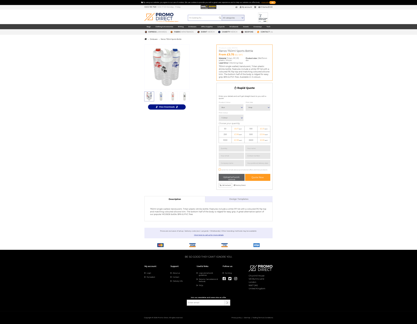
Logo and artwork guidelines (206, 274)
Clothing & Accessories (164, 26)
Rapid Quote (246, 87)
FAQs (201, 285)
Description (175, 199)
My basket (151, 277)
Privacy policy (236, 318)
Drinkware (192, 26)
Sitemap (247, 318)
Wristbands (233, 26)
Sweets (246, 26)
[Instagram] (235, 279)
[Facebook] (224, 279)
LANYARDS (157, 32)
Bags (149, 26)
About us (176, 273)
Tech (268, 26)
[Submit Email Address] (227, 303)
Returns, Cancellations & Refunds (208, 280)
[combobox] (233, 18)
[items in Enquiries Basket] (255, 7)
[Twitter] (229, 279)
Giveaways (257, 26)
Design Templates (238, 199)
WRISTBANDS (184, 32)
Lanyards (221, 26)
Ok (272, 2)
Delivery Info (178, 281)
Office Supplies (207, 26)
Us (267, 32)
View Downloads (167, 107)
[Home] (236, 7)
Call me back (226, 185)
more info (265, 2)
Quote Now (258, 177)
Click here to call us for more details (208, 235)
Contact (176, 277)
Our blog (228, 273)
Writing (181, 26)
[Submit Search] (220, 18)
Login (149, 273)
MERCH (208, 32)
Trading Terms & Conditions (262, 318)
